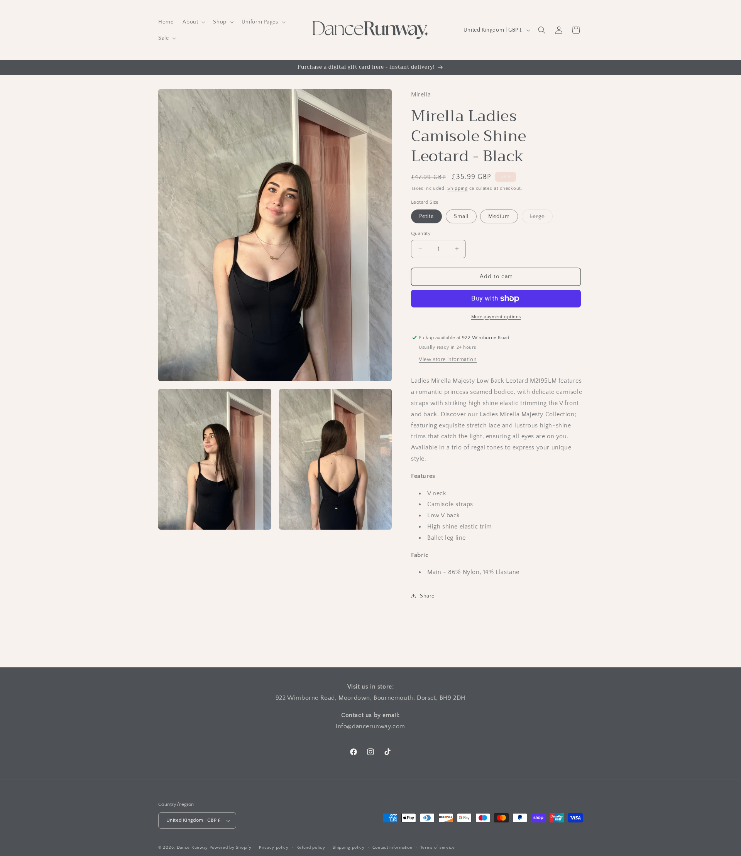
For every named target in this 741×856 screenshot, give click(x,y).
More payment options (496, 316)
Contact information (392, 847)
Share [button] (427, 596)
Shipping (457, 188)
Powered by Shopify (231, 847)
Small (461, 216)
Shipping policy (349, 847)
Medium (499, 216)
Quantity (421, 233)
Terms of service (437, 847)
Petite (426, 216)
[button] (193, 22)
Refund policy (310, 847)
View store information (448, 359)
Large (541, 218)
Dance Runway (192, 847)
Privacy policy (274, 847)
